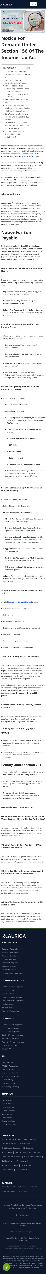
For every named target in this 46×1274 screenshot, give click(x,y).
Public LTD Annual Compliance (13, 1042)
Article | (29, 1208)
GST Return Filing (8, 1069)
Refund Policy (23, 1241)
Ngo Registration (8, 1004)
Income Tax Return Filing (10, 1073)
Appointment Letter (9, 1191)
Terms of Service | (11, 1238)
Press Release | (16, 1205)
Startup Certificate (8, 1121)
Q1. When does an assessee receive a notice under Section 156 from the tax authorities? (18, 108)
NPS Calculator (34, 1152)
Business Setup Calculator (11, 1139)
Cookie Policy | (23, 1238)
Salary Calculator (30, 1139)
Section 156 (24, 665)
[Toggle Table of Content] (28, 68)
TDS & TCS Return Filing (10, 1076)
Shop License (7, 1118)
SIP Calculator (21, 1161)
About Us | (7, 1205)
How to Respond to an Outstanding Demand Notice (17, 87)
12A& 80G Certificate (9, 1124)
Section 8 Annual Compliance (12, 1035)
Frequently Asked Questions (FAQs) (17, 101)
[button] (6, 1267)
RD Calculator (7, 1152)
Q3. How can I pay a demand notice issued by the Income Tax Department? (17, 125)
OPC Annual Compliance (11, 1032)
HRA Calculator (20, 1152)
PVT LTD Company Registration (13, 987)
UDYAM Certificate (8, 1111)
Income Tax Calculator (10, 1165)
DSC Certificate (7, 1104)
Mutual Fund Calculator (32, 1157)
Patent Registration (9, 966)
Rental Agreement (8, 1187)
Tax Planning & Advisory (10, 1087)
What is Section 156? (13, 80)
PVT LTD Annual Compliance (12, 1025)
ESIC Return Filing (8, 1083)
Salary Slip (34, 1187)
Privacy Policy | (35, 1238)
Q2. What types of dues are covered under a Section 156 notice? (17, 117)
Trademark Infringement (10, 952)
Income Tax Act (28, 156)
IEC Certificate (7, 1114)
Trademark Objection (9, 956)
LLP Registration (8, 990)
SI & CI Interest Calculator (11, 1148)
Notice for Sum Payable (17, 83)
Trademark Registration (10, 949)
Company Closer (8, 1049)
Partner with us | (37, 1205)
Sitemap (34, 1208)
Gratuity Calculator (8, 1144)
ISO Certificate (7, 1100)
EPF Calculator (26, 1165)
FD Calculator (28, 1148)
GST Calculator (7, 1170)
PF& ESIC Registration (10, 1066)
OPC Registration (8, 994)
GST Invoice (22, 1187)
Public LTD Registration (10, 1011)
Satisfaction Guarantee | (17, 1208)
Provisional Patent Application (12, 973)
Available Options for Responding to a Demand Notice (18, 94)
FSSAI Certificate (8, 1107)
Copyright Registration (10, 959)
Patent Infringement (9, 970)
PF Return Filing (7, 1080)
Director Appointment (9, 1045)
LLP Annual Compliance (10, 1028)
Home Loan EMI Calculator (11, 1157)
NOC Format (23, 1191)
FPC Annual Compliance (10, 1038)
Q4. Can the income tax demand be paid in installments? (15, 134)
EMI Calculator (7, 1161)
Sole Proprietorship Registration (13, 1001)
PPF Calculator (21, 1170)
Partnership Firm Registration (12, 997)
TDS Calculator (24, 1144)
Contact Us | (26, 1205)
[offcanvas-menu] (41, 4)
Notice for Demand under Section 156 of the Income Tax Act (17, 74)
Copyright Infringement (10, 963)
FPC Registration (8, 1007)
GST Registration (8, 1062)
